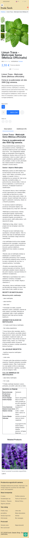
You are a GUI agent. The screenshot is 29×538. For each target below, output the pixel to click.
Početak (21, 61)
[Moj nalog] (22, 7)
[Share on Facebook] (3, 121)
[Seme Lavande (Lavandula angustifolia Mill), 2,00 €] (14, 459)
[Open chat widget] (25, 534)
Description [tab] (8, 129)
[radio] (3, 107)
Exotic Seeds (6, 8)
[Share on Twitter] (6, 121)
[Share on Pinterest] (10, 121)
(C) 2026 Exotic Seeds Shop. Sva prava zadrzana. (14, 533)
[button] (2, 5)
